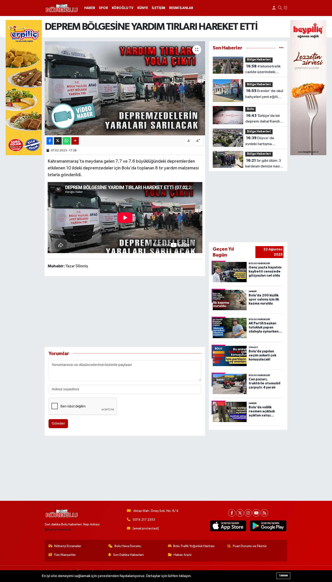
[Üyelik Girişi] (274, 8)
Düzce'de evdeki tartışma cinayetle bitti (259, 141)
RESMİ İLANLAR (181, 8)
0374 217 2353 (144, 519)
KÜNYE (142, 8)
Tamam (283, 575)
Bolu (250, 109)
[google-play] (268, 525)
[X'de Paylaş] (58, 141)
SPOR (103, 8)
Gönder (58, 423)
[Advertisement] (125, 311)
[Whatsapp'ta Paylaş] (66, 141)
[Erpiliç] (24, 87)
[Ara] (280, 8)
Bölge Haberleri (259, 59)
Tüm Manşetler (65, 555)
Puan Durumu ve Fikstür (250, 546)
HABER (89, 8)
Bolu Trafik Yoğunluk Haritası (194, 546)
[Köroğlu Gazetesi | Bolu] (62, 8)
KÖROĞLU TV (122, 8)
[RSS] (264, 513)
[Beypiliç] (308, 87)
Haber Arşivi (183, 555)
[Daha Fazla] (75, 141)
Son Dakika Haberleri (128, 555)
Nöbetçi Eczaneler (67, 546)
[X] (240, 513)
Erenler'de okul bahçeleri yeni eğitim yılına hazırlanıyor (264, 94)
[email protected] (58, 529)
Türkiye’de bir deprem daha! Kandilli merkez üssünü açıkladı (263, 119)
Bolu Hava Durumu (128, 546)
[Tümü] (281, 48)
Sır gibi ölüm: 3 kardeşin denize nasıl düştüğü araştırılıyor (263, 164)
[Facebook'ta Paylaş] (50, 141)
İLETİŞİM (158, 8)
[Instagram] (248, 513)
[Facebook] (232, 513)
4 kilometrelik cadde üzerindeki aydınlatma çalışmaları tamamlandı (264, 69)
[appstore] (228, 525)
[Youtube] (256, 513)
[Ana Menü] (285, 8)
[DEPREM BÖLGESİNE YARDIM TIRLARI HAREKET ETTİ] (125, 88)
